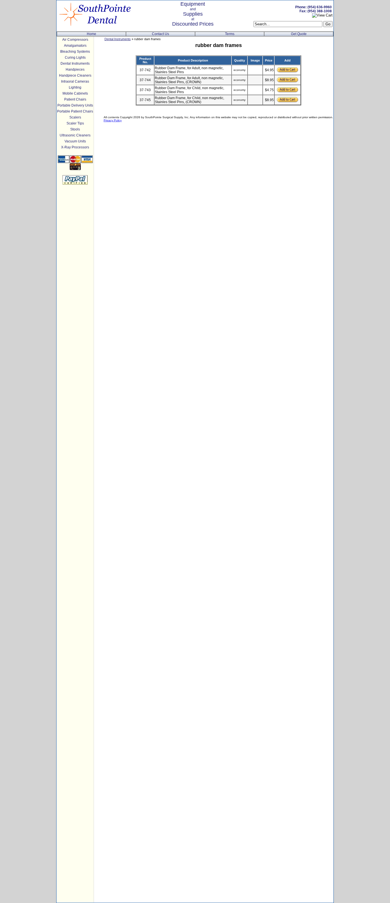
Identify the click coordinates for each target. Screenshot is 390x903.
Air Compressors (75, 40)
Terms (229, 34)
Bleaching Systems (75, 52)
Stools (75, 129)
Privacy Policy (113, 120)
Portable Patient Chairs (75, 111)
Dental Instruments (75, 64)
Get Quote (299, 34)
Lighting (75, 87)
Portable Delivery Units (75, 105)
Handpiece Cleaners (75, 75)
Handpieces (75, 69)
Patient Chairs (75, 99)
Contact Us (160, 34)
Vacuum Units (75, 141)
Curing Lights (75, 58)
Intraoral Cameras (75, 81)
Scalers (75, 117)
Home (91, 34)
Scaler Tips (75, 123)
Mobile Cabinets (75, 93)
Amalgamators (75, 46)
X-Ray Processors (75, 147)
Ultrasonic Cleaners (75, 135)
